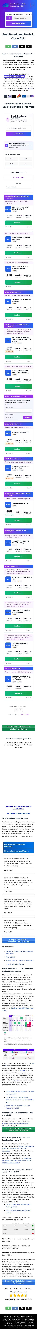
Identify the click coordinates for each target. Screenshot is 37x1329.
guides (28, 1320)
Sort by (18, 183)
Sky (6, 1066)
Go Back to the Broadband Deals (18, 813)
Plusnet (31, 1063)
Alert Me (27, 417)
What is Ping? (10, 957)
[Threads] (29, 46)
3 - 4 (25, 159)
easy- (5, 1322)
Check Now (19, 134)
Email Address (9, 414)
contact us (29, 88)
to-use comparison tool (13, 1322)
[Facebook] (15, 46)
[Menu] (32, 5)
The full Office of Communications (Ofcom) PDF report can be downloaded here (19, 1100)
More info (8, 227)
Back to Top (13, 714)
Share (29, 227)
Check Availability (18, 23)
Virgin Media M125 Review (15, 964)
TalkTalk (22, 1070)
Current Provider (10, 407)
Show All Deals (24, 714)
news (24, 1320)
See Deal (17, 223)
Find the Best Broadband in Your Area (18, 14)
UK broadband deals (25, 1324)
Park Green (17, 1325)
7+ (25, 164)
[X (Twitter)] (22, 46)
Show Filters (19, 177)
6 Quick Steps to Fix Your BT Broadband (19, 960)
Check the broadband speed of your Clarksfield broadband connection (18, 1148)
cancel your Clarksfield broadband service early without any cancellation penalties (17, 1160)
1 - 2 (11, 159)
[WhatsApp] (8, 46)
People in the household (12, 154)
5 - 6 (11, 164)
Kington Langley (7, 1325)
